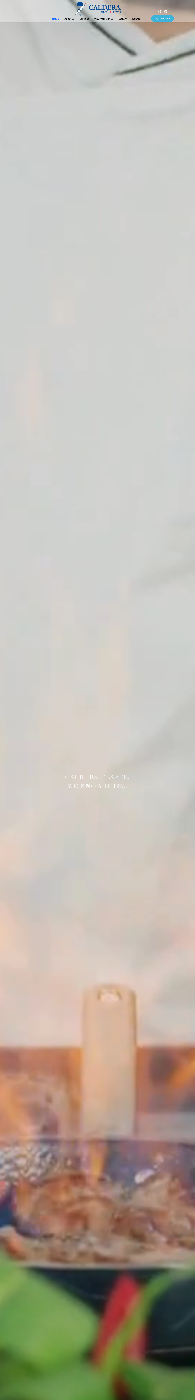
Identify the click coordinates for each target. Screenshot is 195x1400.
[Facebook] (166, 11)
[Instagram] (159, 11)
